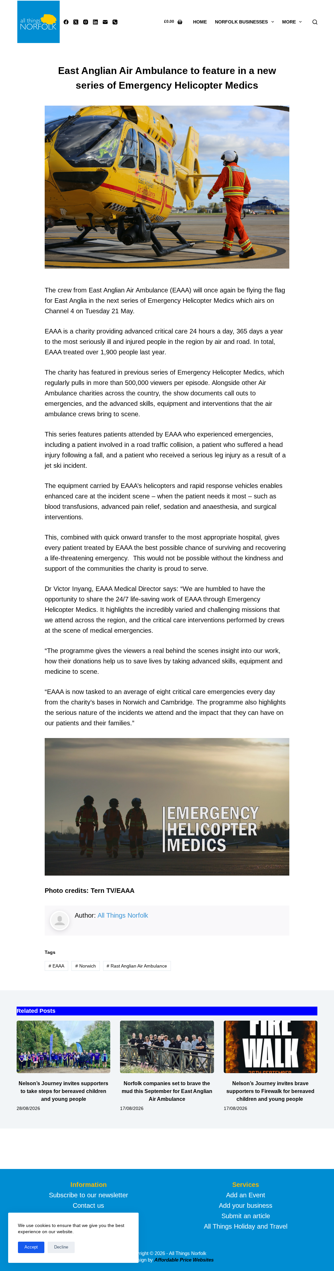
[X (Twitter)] (75, 22)
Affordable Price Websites (184, 1260)
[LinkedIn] (95, 22)
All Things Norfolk (123, 915)
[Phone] (115, 22)
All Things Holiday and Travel (245, 1226)
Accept (31, 1247)
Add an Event (245, 1195)
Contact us (88, 1205)
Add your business (245, 1205)
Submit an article (245, 1215)
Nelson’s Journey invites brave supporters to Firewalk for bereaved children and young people (270, 1091)
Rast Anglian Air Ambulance (137, 965)
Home (200, 21)
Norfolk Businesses (241, 21)
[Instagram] (85, 22)
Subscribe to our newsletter (88, 1195)
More (289, 21)
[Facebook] (66, 22)
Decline (61, 1247)
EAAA (56, 965)
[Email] (105, 22)
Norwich (85, 965)
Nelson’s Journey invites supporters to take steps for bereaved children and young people (63, 1091)
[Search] (314, 22)
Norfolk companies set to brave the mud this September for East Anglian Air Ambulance (167, 1091)
